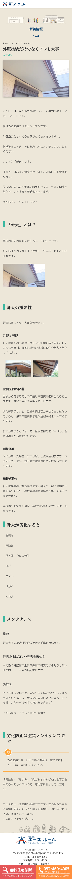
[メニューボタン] (68, 4)
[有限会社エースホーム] (14, 4)
